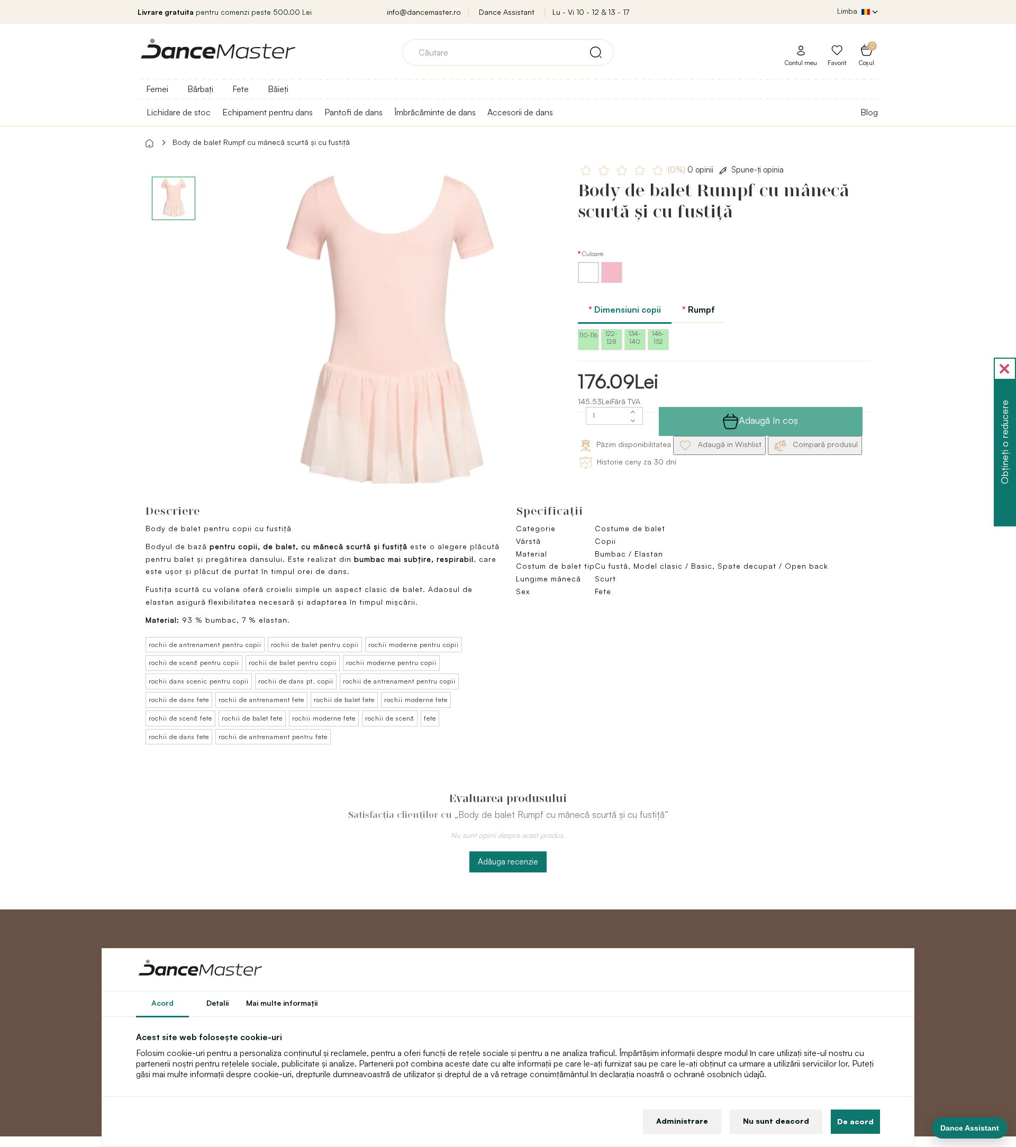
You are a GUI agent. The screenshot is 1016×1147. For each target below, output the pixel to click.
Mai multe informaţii (282, 1002)
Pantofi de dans (353, 112)
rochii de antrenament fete (261, 700)
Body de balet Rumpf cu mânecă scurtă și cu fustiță (261, 142)
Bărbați (200, 89)
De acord (855, 1121)
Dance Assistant (506, 11)
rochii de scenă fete (180, 718)
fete (430, 718)
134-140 (635, 337)
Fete (240, 89)
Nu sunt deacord (776, 1120)
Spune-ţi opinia (757, 170)
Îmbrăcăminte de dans (435, 112)
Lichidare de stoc (179, 112)
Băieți (278, 89)
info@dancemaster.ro (424, 11)
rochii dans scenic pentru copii (199, 681)
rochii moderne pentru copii (413, 645)
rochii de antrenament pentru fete (273, 737)
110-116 (588, 335)
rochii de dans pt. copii (295, 681)
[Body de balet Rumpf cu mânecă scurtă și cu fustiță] (389, 338)
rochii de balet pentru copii (315, 645)
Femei (157, 89)
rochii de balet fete (344, 700)
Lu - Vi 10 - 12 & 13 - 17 (590, 11)
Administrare (682, 1120)
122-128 (611, 337)
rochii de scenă (389, 718)
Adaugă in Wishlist (728, 444)
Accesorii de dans (520, 112)
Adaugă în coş (768, 420)
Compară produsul (824, 444)
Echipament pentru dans (267, 112)
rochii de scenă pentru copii (194, 663)
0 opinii (691, 170)
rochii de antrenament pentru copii (205, 645)
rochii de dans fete (179, 700)
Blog (869, 112)
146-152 (658, 337)
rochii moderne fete (416, 700)
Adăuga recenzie (508, 862)
